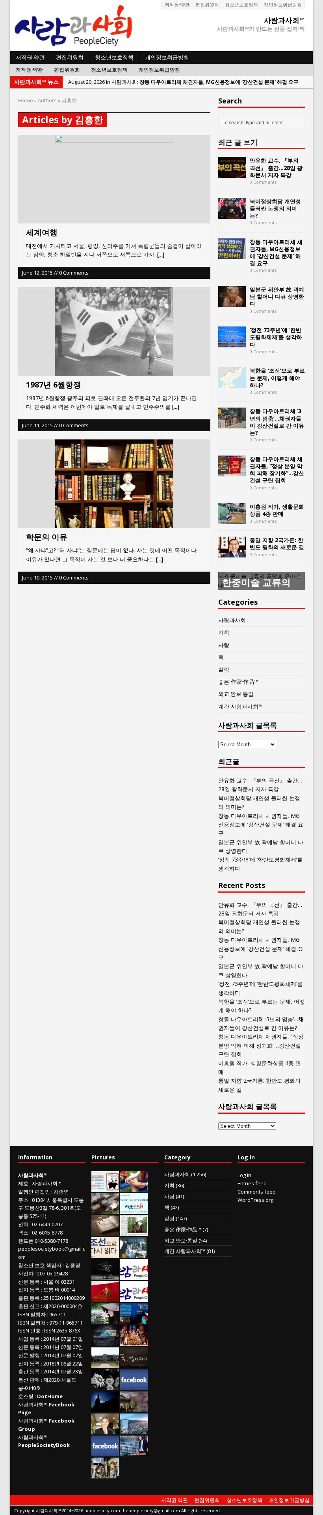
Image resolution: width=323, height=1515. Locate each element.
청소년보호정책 (241, 4)
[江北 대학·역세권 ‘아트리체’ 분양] (134, 1430)
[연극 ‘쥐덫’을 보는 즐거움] (134, 1341)
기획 (223, 632)
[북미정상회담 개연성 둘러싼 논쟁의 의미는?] (232, 214)
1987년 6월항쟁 (53, 384)
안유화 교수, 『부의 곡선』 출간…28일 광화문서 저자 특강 (276, 167)
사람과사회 (232, 620)
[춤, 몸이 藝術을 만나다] (105, 1275)
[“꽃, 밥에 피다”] (134, 1363)
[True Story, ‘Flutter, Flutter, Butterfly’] (134, 1319)
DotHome (50, 1396)
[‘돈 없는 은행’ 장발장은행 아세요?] (105, 1187)
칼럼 (223, 669)
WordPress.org (255, 1199)
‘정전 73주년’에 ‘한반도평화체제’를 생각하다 (276, 337)
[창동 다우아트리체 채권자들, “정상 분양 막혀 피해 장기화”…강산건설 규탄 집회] (232, 471)
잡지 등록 (29, 1289)
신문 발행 (29, 1355)
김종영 (61, 1191)
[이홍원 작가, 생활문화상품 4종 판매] (232, 519)
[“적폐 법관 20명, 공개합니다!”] (134, 1452)
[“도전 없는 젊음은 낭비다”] (134, 1187)
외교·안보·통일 (236, 694)
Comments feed (257, 1191)
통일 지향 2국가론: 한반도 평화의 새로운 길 (277, 543)
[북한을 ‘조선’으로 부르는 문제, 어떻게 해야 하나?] (232, 383)
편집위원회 (207, 4)
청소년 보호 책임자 (39, 1265)
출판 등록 (29, 1297)
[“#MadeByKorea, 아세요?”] (134, 1386)
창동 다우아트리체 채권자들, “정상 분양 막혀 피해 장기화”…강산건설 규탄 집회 (277, 469)
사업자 (25, 1273)
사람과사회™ (46, 1183)
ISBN (23, 1314)
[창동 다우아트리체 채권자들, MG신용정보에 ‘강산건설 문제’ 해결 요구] (232, 254)
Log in (244, 1175)
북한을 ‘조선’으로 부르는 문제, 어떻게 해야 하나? (277, 377)
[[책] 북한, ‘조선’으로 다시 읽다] (105, 1253)
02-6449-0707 (47, 1224)
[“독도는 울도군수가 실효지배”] (134, 1408)
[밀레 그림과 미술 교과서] (105, 1474)
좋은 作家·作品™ (238, 681)
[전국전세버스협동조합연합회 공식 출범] (105, 1297)
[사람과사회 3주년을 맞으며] (134, 1275)
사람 (223, 645)
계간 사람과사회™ (240, 706)
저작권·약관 (177, 4)
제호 (23, 1183)
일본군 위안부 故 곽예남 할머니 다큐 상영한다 (277, 296)
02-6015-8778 (47, 1232)
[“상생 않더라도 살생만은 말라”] (134, 1231)
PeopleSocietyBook (44, 1445)
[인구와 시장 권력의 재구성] (105, 1341)
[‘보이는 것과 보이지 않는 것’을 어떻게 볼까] (105, 1408)
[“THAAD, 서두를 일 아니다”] (105, 1209)
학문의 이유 (46, 536)
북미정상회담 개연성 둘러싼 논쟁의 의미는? (275, 208)
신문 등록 (29, 1281)
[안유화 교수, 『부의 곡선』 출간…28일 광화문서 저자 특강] (232, 173)
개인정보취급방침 (283, 4)
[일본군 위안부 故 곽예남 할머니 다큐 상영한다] (232, 302)
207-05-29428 (52, 1273)
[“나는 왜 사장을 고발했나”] (105, 1430)
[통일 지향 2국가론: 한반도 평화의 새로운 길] (232, 553)
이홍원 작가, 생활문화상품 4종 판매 (277, 510)
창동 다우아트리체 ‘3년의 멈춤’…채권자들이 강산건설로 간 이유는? (277, 421)
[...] (160, 254)
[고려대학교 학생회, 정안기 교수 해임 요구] (105, 1363)
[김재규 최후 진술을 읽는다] (133, 1253)
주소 (23, 1199)
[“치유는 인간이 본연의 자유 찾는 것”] (105, 1319)
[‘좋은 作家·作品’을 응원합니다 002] (134, 1209)
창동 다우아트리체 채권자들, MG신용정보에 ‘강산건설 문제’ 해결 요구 (276, 252)
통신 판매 (29, 1379)
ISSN (23, 1330)
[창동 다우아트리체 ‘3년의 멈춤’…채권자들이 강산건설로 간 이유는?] (232, 424)
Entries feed (252, 1183)
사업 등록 (29, 1338)
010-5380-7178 (51, 1240)
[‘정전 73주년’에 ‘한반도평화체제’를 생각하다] (232, 343)
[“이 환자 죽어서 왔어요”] (105, 1386)
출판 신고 (29, 1306)
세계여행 (42, 232)
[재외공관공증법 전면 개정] (134, 1297)
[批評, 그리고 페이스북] (105, 1452)
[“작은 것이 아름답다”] (105, 1231)
